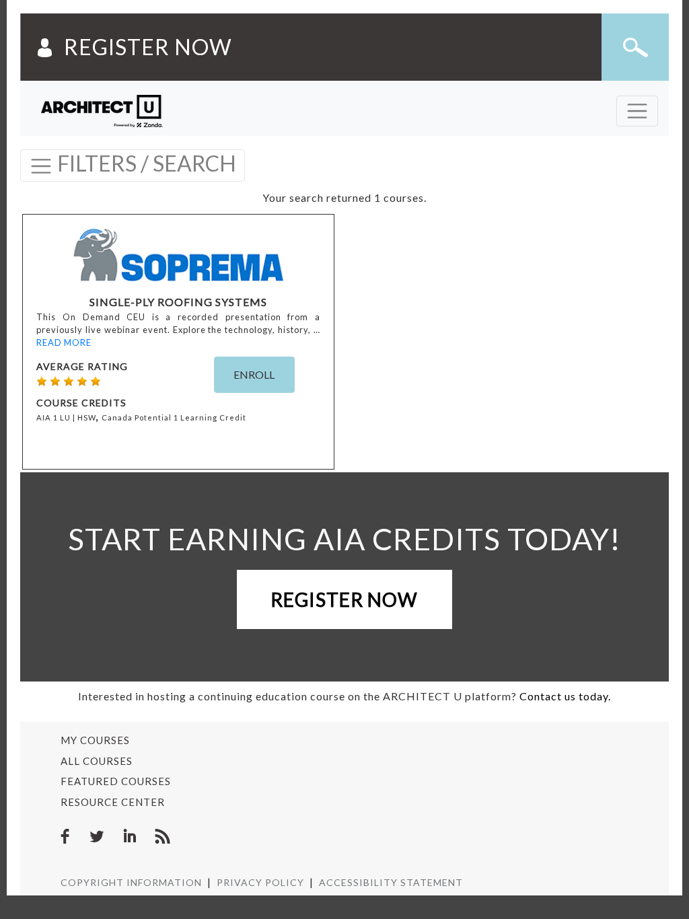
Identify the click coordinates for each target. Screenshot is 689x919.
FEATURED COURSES (116, 781)
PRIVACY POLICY (260, 882)
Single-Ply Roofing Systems (178, 301)
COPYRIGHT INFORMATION (131, 882)
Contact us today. (565, 696)
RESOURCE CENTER (113, 802)
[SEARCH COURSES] (635, 47)
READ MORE (64, 342)
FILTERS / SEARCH (144, 163)
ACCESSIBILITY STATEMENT (391, 882)
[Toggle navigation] (637, 111)
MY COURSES (95, 740)
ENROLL (254, 374)
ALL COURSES (97, 761)
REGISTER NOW (148, 47)
